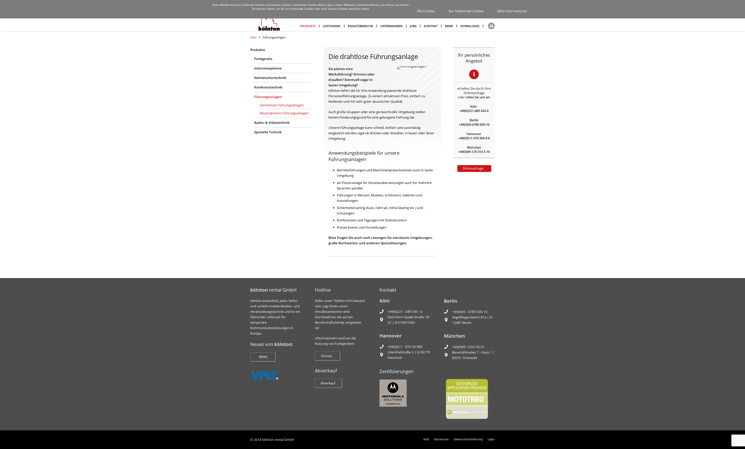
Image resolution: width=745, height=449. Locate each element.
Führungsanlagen (268, 96)
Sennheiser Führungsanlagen (282, 105)
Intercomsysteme (268, 68)
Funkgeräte (263, 58)
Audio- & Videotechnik (272, 122)
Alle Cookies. (426, 11)
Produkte (257, 50)
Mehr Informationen (512, 11)
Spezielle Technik (268, 132)
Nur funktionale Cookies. (466, 11)
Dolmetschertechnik (270, 77)
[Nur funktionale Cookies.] (740, 9)
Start (253, 37)
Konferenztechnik (268, 87)
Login (491, 439)
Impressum (441, 439)
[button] (491, 26)
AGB (426, 439)
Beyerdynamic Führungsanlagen (284, 113)
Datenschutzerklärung (468, 439)
